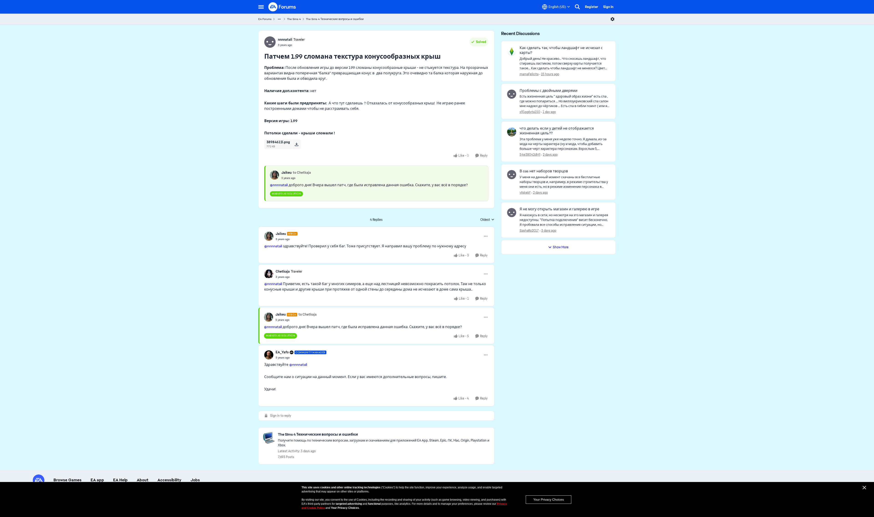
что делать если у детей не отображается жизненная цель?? (557, 131)
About (142, 479)
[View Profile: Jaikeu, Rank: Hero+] (268, 236)
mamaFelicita (529, 74)
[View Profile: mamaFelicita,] (511, 51)
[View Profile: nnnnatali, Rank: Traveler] (270, 42)
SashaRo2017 (529, 230)
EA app (97, 479)
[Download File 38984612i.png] (296, 144)
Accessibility (169, 479)
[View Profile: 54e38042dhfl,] (511, 131)
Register (591, 7)
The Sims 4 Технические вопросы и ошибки (335, 19)
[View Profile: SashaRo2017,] (511, 212)
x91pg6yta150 (530, 112)
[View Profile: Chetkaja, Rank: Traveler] (268, 274)
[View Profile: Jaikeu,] (274, 175)
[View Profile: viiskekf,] (511, 174)
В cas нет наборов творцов (544, 171)
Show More (561, 247)
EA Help (120, 479)
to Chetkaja (302, 173)
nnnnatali (285, 40)
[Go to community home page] (282, 6)
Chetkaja (283, 271)
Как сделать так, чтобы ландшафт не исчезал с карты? (561, 50)
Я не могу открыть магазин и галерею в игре (559, 209)
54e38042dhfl (530, 155)
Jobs (195, 479)
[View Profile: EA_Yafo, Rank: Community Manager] (268, 354)
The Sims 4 (294, 19)
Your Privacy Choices (548, 499)
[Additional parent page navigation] (279, 19)
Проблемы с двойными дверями (548, 90)
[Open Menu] (612, 19)
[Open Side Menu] (261, 6)
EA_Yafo (282, 352)
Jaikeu (286, 173)
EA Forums (265, 19)
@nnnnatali (279, 185)
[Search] (577, 7)
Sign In (608, 7)
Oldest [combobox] (487, 220)
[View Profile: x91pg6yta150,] (511, 94)
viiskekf (525, 193)
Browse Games (67, 479)
